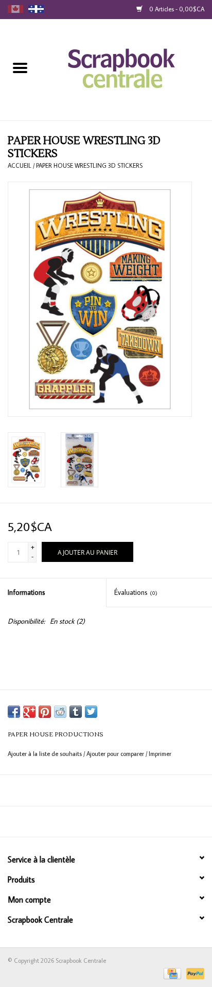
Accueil (19, 165)
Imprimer (160, 753)
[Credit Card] (171, 973)
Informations (26, 592)
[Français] (36, 9)
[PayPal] (193, 973)
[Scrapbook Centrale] (126, 69)
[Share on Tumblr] (75, 712)
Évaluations (135, 592)
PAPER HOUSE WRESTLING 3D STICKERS (89, 165)
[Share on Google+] (29, 712)
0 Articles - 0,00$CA (176, 9)
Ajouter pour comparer (116, 753)
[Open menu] (20, 67)
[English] (15, 9)
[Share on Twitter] (91, 712)
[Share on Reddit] (60, 712)
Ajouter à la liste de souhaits (45, 753)
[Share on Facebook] (14, 712)
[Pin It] (45, 712)
